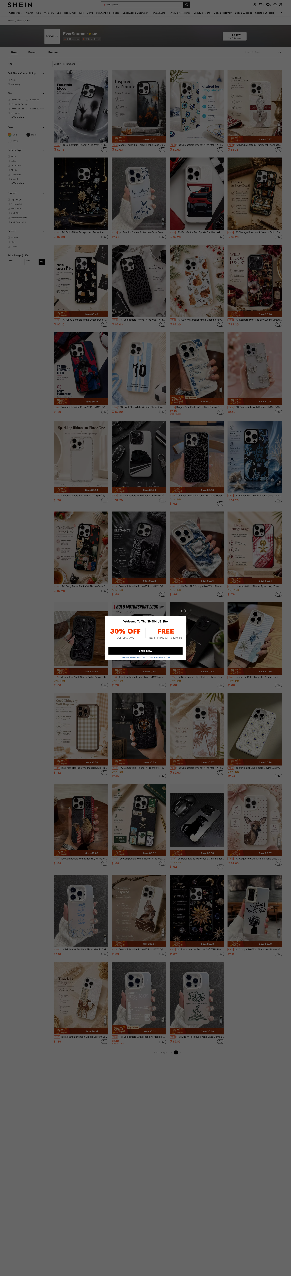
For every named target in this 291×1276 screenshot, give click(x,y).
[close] (183, 611)
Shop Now (145, 650)
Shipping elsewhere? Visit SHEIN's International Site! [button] (145, 657)
